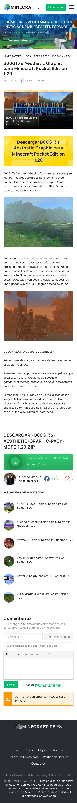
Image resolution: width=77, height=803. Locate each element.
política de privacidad (48, 684)
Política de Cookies (56, 757)
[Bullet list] (44, 654)
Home (16, 750)
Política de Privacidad (23, 757)
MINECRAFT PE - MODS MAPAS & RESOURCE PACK (33, 56)
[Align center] (31, 654)
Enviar (11, 685)
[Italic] (13, 654)
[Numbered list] (50, 654)
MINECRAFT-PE (26, 7)
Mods (29, 750)
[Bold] (7, 654)
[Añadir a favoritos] (22, 80)
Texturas (58, 750)
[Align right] (37, 654)
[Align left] (26, 654)
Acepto (43, 684)
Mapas (42, 750)
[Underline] (18, 654)
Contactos (38, 763)
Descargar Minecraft (20, 40)
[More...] (58, 654)
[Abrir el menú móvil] (71, 7)
